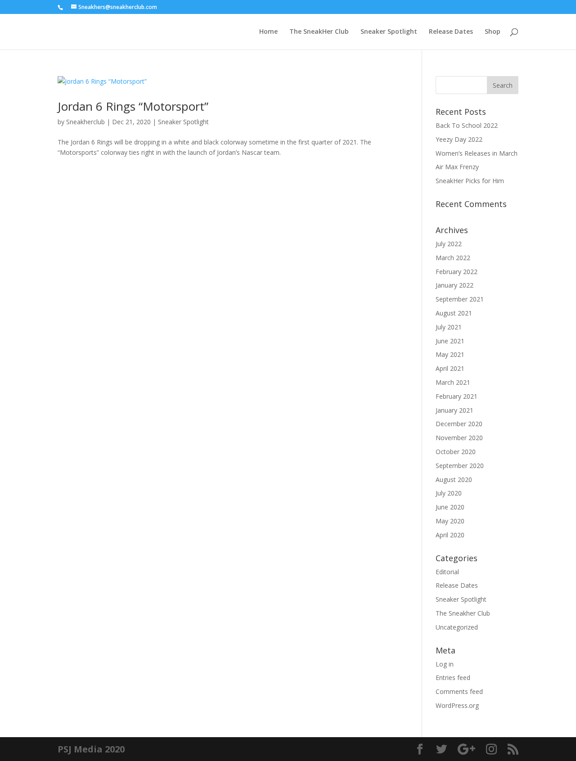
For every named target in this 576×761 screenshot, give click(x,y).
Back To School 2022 (467, 125)
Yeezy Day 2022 (459, 139)
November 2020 (459, 437)
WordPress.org (457, 705)
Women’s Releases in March (477, 153)
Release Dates (451, 32)
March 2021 (453, 382)
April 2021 (450, 368)
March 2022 (453, 257)
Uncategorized (457, 627)
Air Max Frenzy (457, 166)
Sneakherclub (85, 121)
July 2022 (449, 243)
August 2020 (454, 479)
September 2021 (460, 299)
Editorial (447, 571)
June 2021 (450, 341)
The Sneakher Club (463, 613)
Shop (492, 32)
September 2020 (460, 465)
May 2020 (450, 521)
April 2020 (450, 535)
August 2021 (454, 313)
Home (268, 32)
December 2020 (459, 423)
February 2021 (456, 396)
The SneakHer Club (319, 32)
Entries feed (453, 677)
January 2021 (454, 410)
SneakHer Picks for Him (470, 180)
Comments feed (459, 691)
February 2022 (456, 271)
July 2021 (449, 327)
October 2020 (456, 451)
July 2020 (449, 493)
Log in (445, 664)
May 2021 (450, 354)
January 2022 (454, 285)
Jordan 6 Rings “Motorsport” (133, 106)
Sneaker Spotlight (388, 32)
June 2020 (450, 507)
